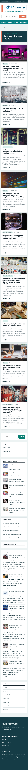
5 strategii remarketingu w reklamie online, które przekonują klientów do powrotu (17, 664)
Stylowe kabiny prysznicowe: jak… (11, 530)
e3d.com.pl (10, 723)
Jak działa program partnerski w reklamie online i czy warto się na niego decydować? (17, 647)
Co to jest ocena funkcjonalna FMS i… (12, 534)
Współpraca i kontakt (21, 1)
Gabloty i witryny (13, 22)
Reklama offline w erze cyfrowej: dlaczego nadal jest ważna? (12, 68)
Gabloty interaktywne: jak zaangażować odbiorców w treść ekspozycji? (12, 151)
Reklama (3, 22)
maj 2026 (5, 687)
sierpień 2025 (6, 702)
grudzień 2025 (6, 694)
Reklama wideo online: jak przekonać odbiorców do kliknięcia (11, 367)
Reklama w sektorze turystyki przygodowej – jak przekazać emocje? (16, 494)
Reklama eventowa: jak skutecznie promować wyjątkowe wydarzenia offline (13, 195)
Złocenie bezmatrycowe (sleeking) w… (12, 523)
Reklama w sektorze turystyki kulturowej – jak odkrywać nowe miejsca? (16, 502)
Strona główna (4, 27)
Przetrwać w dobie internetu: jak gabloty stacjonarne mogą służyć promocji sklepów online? (14, 281)
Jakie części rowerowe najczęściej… (11, 527)
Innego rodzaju (6, 451)
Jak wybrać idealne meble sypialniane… (12, 537)
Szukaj (23, 16)
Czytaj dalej (6, 82)
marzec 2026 (6, 691)
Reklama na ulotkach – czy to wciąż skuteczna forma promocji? (12, 110)
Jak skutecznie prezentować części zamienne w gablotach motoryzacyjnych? (13, 237)
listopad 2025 (6, 698)
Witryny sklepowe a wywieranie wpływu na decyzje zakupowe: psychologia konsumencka (16, 608)
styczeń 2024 (6, 705)
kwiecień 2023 (6, 709)
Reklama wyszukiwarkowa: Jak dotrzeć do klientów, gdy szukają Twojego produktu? (17, 558)
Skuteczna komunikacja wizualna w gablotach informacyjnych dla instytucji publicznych (12, 409)
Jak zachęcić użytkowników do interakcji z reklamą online (13, 325)
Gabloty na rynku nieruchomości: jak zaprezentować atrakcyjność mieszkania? (17, 510)
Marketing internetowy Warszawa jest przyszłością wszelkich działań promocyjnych (17, 467)
